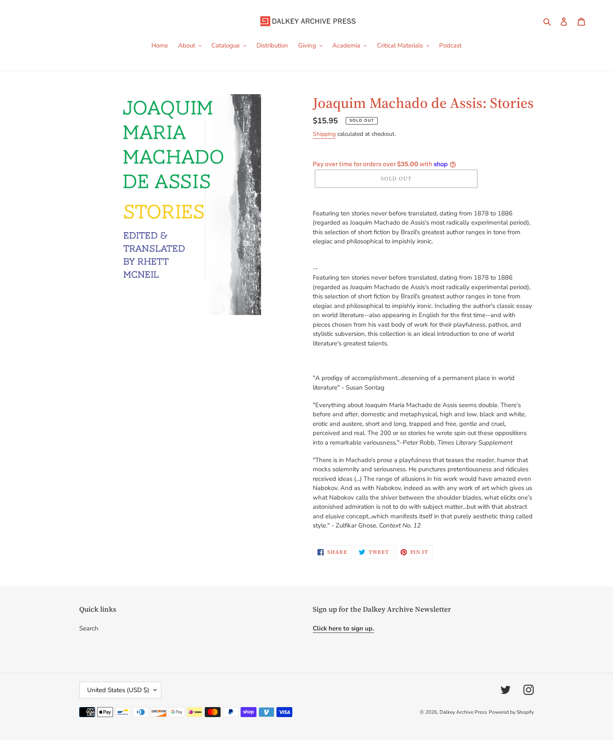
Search (88, 628)
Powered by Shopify (511, 712)
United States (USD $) (118, 690)
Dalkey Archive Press (463, 712)
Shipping (324, 134)
